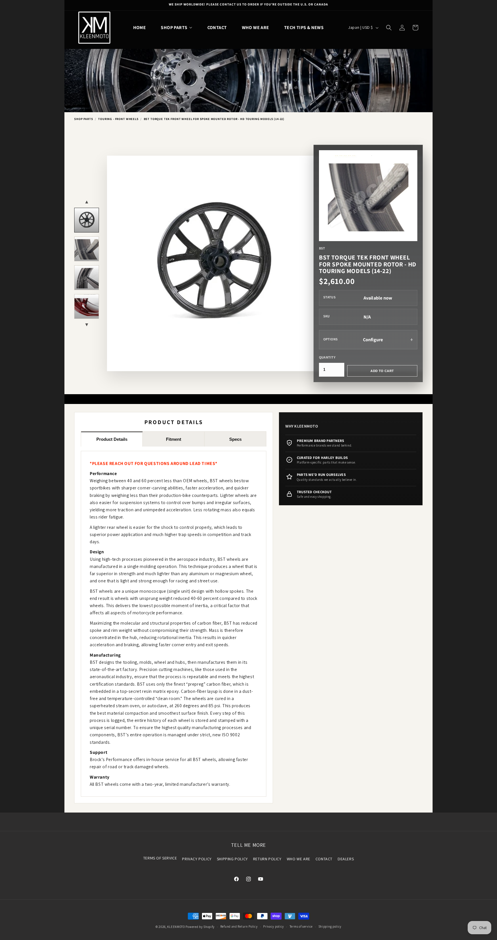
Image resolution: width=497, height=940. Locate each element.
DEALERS (346, 858)
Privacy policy (273, 926)
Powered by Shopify (200, 927)
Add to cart (382, 371)
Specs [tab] (235, 439)
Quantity (327, 357)
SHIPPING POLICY (232, 858)
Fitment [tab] (173, 439)
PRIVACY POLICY (196, 858)
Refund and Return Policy (239, 926)
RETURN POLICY (267, 858)
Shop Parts (83, 119)
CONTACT (324, 858)
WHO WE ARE (298, 858)
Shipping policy (330, 926)
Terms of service (301, 926)
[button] (176, 27)
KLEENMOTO (176, 927)
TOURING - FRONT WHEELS (118, 119)
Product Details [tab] (111, 439)
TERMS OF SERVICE (160, 858)
